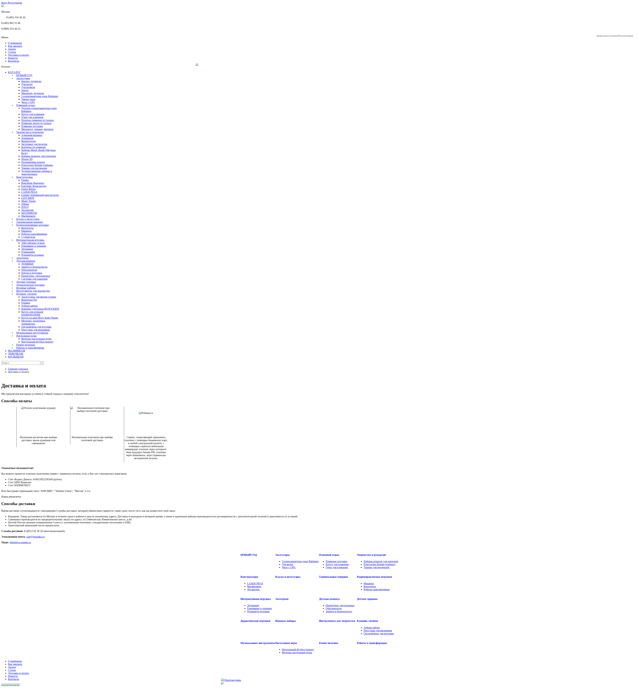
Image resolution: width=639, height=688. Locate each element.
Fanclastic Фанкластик (33, 186)
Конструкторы (24, 177)
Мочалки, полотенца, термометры (33, 322)
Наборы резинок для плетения (38, 156)
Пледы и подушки (31, 272)
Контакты (13, 61)
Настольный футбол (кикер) (37, 341)
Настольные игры (26, 335)
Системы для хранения (34, 278)
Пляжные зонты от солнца (36, 123)
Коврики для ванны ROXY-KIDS (40, 308)
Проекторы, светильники (35, 275)
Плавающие (28, 252)
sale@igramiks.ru (35, 536)
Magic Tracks (28, 201)
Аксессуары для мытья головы (38, 296)
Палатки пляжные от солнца (37, 120)
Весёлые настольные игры (36, 338)
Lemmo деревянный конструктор (40, 195)
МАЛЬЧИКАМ (16, 350)
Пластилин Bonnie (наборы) (37, 165)
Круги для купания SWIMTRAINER (32, 313)
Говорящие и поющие (33, 246)
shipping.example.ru (20, 542)
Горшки (25, 302)
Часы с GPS (28, 102)
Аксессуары (23, 78)
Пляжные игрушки (32, 126)
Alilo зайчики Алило (33, 243)
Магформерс (28, 216)
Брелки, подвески (31, 81)
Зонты (24, 90)
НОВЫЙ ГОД (24, 75)
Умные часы (28, 99)
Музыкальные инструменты (32, 332)
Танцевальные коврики (29, 222)
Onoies (25, 180)
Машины (26, 231)
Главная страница (18, 368)
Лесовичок (27, 210)
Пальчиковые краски (33, 162)
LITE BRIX (27, 198)
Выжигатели (28, 141)
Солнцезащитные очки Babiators (39, 96)
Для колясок (28, 87)
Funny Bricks (28, 189)
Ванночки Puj (29, 299)
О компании (15, 43)
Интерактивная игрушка (30, 240)
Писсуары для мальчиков (35, 329)
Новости (13, 58)
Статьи (12, 52)
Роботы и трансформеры (30, 347)
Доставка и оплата (18, 55)
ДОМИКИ (27, 263)
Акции (12, 49)
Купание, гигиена (26, 293)
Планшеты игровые (32, 255)
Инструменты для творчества (33, 290)
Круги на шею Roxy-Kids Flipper (39, 317)
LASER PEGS (29, 192)
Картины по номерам (33, 147)
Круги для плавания (32, 114)
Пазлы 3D (27, 159)
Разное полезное (25, 344)
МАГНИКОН (29, 213)
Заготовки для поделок (34, 144)
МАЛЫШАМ (15, 356)
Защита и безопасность (34, 266)
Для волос (27, 84)
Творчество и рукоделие (30, 132)
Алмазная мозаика (31, 135)
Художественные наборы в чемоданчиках (36, 172)
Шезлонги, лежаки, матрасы (37, 129)
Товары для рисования (34, 168)
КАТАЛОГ (14, 72)
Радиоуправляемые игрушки (32, 225)
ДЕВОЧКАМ (15, 353)
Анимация (27, 138)
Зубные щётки (29, 305)
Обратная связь (232, 680)
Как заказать (15, 46)
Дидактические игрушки (30, 284)
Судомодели (28, 237)
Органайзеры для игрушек (36, 326)
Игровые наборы (26, 287)
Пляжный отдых (25, 105)
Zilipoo (25, 204)
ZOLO (25, 207)
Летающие (27, 249)
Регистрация (15, 2)
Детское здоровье (26, 281)
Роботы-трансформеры (34, 234)
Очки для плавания (32, 117)
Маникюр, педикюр (32, 93)
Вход (4, 2)
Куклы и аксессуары (27, 219)
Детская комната (25, 260)
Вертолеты (27, 228)
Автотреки (22, 258)
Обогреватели (29, 269)
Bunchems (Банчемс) (32, 183)
